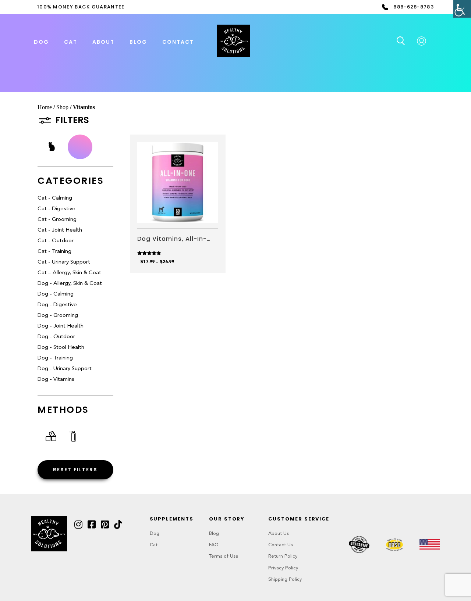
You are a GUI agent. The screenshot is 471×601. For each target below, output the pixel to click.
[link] (462, 9)
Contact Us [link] (280, 545)
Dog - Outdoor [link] (56, 337)
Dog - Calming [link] (56, 294)
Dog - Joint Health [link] (61, 326)
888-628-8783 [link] (413, 6)
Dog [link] (154, 533)
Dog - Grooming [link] (58, 315)
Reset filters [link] (75, 469)
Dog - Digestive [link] (57, 305)
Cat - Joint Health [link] (60, 230)
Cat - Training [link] (54, 251)
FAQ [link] (214, 545)
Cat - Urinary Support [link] (64, 262)
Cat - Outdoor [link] (56, 241)
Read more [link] (177, 212)
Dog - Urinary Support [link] (65, 369)
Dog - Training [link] (55, 358)
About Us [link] (278, 533)
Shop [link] (62, 107)
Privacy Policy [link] (283, 568)
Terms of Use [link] (223, 556)
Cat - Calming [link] (55, 198)
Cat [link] (153, 545)
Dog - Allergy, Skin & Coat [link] (70, 283)
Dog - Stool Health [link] (61, 347)
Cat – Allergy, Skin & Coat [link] (69, 273)
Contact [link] (178, 42)
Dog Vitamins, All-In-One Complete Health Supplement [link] (173, 239)
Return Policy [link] (282, 556)
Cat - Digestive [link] (56, 209)
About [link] (103, 42)
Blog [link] (138, 42)
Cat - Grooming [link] (57, 219)
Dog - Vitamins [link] (56, 379)
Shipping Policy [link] (285, 579)
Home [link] (45, 107)
